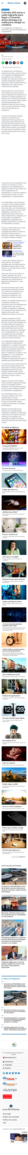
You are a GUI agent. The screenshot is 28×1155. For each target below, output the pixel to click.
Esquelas (8, 1068)
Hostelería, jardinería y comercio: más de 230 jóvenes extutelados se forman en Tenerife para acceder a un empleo (15, 1020)
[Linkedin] (16, 1073)
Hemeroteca (9, 1062)
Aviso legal (7, 1114)
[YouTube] (19, 1073)
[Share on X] (6, 62)
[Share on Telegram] (21, 62)
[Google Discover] (4, 1073)
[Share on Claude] (17, 62)
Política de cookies (10, 1120)
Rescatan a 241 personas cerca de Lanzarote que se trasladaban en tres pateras (13, 914)
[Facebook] (7, 1073)
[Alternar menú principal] (2, 3)
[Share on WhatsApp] (2, 62)
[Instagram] (13, 1073)
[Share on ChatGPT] (14, 62)
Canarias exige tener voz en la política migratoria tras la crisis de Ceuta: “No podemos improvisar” (15, 1029)
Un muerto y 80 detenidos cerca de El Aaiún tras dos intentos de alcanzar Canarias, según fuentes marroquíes (15, 986)
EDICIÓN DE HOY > (11, 1057)
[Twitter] (10, 1073)
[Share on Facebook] (10, 62)
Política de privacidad (11, 1117)
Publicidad (8, 1065)
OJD (4, 1123)
